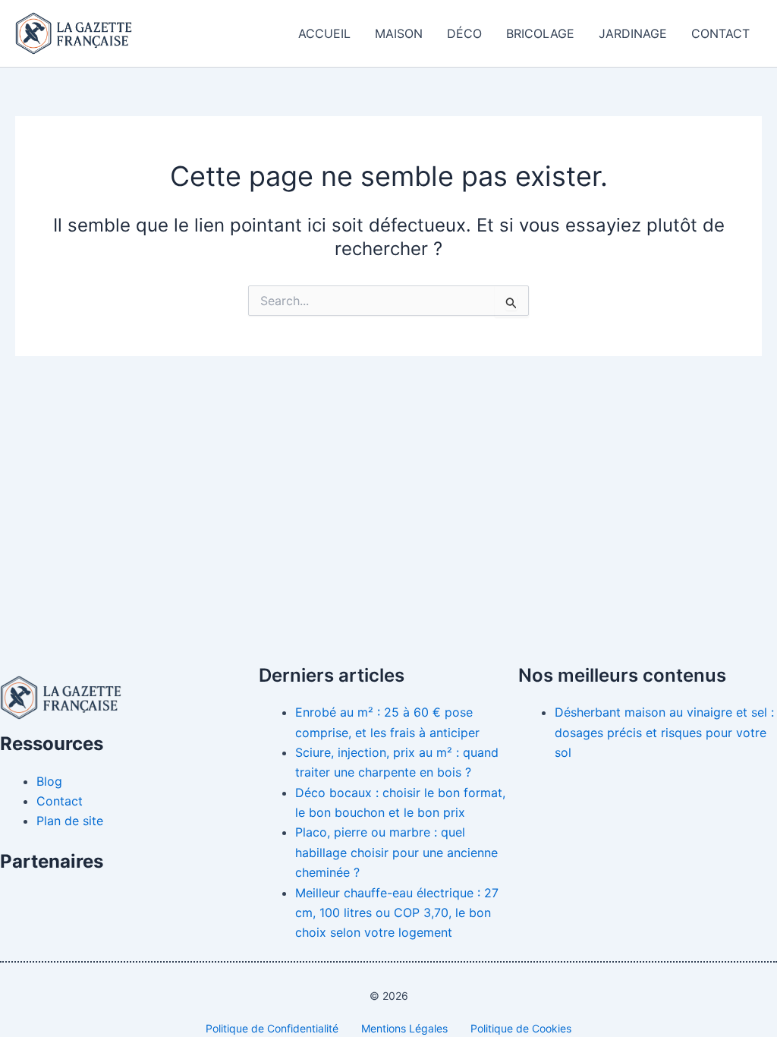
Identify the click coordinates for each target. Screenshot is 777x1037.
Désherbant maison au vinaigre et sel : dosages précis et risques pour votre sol (664, 732)
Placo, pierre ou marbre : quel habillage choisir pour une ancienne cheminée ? (396, 852)
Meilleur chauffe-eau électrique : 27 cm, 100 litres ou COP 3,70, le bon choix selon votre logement (397, 913)
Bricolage (540, 33)
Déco (464, 33)
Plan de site (69, 820)
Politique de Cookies (520, 1028)
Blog (49, 781)
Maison (399, 33)
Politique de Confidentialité (272, 1028)
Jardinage (633, 33)
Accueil (324, 33)
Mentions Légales (404, 1028)
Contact (720, 33)
